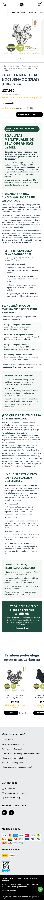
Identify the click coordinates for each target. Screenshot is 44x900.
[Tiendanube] (9, 891)
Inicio (4, 66)
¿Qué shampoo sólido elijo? (12, 758)
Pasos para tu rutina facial (12, 749)
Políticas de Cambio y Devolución (14, 762)
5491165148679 (11, 789)
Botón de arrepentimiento (17, 887)
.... (2, 776)
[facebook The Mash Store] (11, 812)
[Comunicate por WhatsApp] (40, 889)
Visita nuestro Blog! (12, 798)
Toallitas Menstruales (30, 66)
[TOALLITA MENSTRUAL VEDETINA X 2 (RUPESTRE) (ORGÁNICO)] (22, 713)
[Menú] (3, 12)
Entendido (37, 897)
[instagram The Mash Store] (4, 812)
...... (3, 771)
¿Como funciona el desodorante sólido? (17, 767)
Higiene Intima (13, 66)
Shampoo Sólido (18, 13)
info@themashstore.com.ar (15, 793)
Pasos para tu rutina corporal (13, 744)
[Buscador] (4, 4)
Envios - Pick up (8, 740)
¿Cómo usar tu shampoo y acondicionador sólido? (21, 753)
